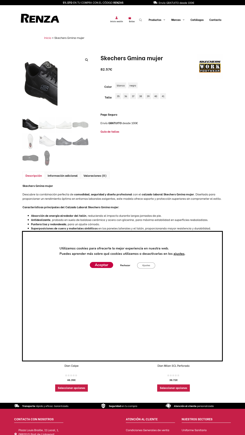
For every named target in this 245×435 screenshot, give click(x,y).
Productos (155, 20)
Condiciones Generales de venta (147, 430)
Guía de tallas (109, 131)
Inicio (47, 38)
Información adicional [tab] (63, 175)
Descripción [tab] (34, 175)
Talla (108, 97)
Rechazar (125, 265)
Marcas (176, 20)
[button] (87, 60)
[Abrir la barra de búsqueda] (140, 19)
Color (108, 86)
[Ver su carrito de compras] (131, 17)
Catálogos (197, 20)
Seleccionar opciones (71, 388)
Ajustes (146, 265)
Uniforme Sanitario (194, 430)
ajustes (179, 253)
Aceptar (101, 264)
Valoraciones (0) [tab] (95, 175)
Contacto (215, 20)
